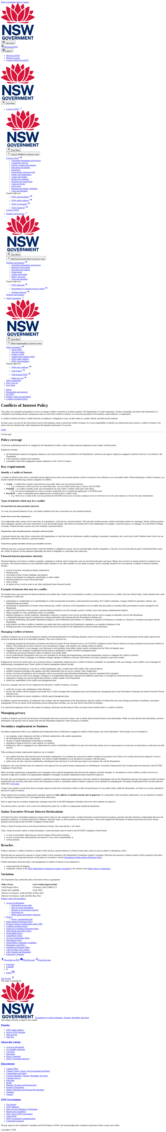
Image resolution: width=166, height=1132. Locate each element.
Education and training (20, 167)
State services (11, 1035)
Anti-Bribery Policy (14, 936)
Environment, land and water (23, 172)
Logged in (8, 51)
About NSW (16, 350)
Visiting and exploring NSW (23, 357)
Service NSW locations (15, 1032)
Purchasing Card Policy (16, 945)
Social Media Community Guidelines (21, 943)
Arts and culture (18, 352)
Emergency (16, 170)
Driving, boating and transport (23, 165)
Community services (19, 163)
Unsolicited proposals (15, 1121)
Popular (5, 1025)
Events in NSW (17, 354)
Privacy (9, 917)
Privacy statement (13, 1056)
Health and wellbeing (20, 179)
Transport (10, 1092)
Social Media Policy (14, 933)
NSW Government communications (21, 1118)
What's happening (15, 347)
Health (9, 1083)
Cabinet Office (12, 1069)
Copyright (10, 1052)
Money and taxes (18, 277)
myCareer (15, 784)
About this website (10, 1042)
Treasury (9, 1094)
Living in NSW (14, 158)
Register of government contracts (24, 910)
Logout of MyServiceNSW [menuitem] (17, 60)
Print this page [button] (27, 960)
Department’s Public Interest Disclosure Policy (83, 857)
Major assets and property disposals (25, 915)
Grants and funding (19, 177)
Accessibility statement (15, 1049)
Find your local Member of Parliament (21, 1109)
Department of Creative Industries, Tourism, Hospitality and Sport (62, 1018)
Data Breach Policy (14, 940)
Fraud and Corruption (15, 954)
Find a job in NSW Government (19, 1114)
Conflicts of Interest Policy (17, 926)
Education (10, 1080)
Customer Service (13, 1078)
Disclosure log (17, 912)
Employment (16, 272)
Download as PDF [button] (10, 960)
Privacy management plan (22, 919)
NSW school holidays (20, 361)
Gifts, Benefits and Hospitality (18, 952)
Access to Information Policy (18, 938)
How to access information (22, 908)
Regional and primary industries (24, 188)
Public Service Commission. (99, 868)
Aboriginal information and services (26, 160)
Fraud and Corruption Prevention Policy (22, 929)
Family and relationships (21, 174)
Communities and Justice (16, 1073)
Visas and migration (19, 191)
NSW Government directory (17, 1059)
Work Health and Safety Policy (19, 931)
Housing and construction (21, 181)
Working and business (16, 263)
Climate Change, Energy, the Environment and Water (28, 1071)
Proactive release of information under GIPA (24, 924)
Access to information (15, 903)
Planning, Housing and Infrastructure (21, 1085)
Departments (8, 1063)
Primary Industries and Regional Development (25, 1090)
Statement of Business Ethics (18, 947)
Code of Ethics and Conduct (17, 950)
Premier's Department (15, 1087)
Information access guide (21, 905)
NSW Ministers (12, 1107)
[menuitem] (13, 55)
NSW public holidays (20, 359)
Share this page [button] (43, 960)
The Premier (11, 1104)
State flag (10, 1037)
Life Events (16, 186)
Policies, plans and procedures (13, 898)
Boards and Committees (16, 1111)
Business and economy (20, 267)
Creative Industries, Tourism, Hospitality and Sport (27, 1076)
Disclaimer (10, 1054)
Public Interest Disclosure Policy (19, 922)
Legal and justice (18, 184)
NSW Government (11, 1099)
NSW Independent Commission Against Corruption (49, 868)
